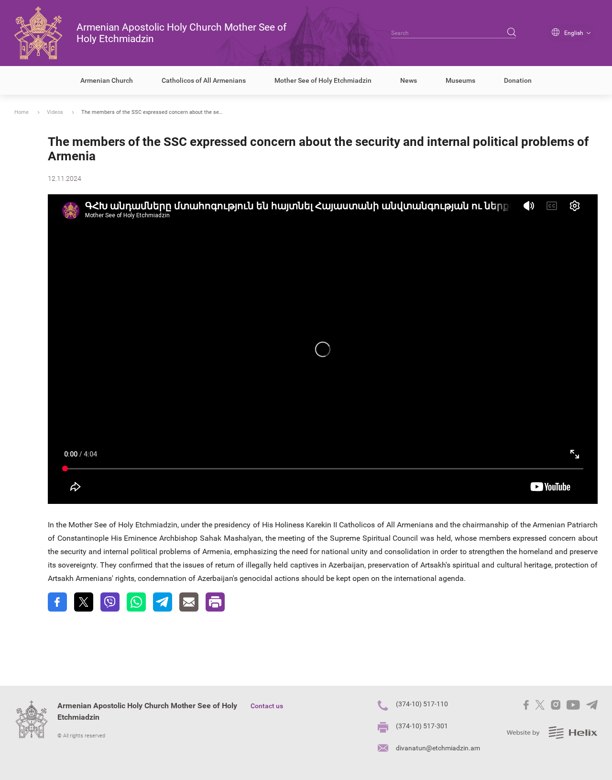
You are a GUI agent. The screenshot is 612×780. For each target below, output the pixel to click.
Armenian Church (106, 80)
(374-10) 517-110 (422, 704)
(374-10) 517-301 (422, 726)
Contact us (267, 706)
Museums (460, 80)
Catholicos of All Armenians (204, 80)
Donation (518, 80)
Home (21, 112)
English (573, 33)
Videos (55, 112)
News (408, 80)
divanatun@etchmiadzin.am (438, 748)
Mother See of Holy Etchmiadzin (323, 80)
